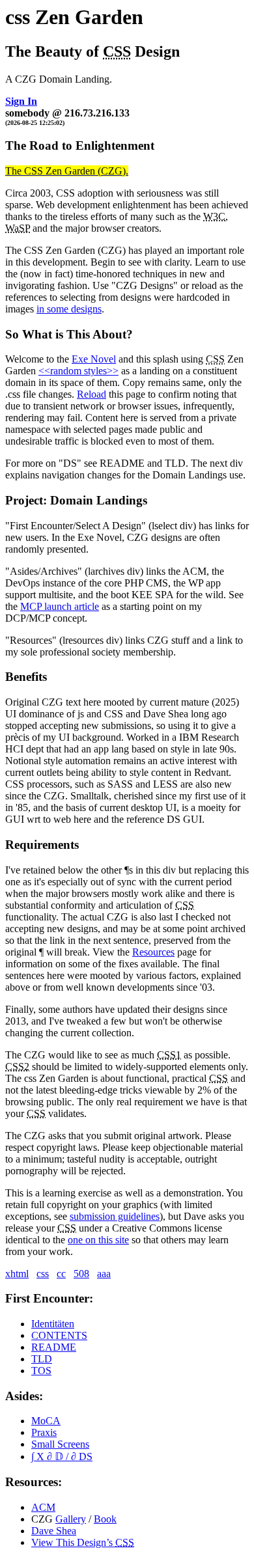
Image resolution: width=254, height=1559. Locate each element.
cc (61, 1273)
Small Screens (60, 1444)
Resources (153, 952)
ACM (43, 1507)
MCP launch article (59, 606)
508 (81, 1273)
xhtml (17, 1273)
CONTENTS (59, 1335)
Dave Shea (53, 1530)
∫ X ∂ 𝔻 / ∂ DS (61, 1456)
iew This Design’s (82, 1542)
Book (105, 1519)
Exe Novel (94, 359)
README (53, 1347)
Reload (91, 394)
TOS (41, 1370)
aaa (104, 1273)
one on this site (98, 1239)
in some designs (69, 308)
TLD (41, 1358)
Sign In (21, 101)
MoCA (46, 1420)
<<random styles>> (78, 370)
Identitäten (52, 1323)
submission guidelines (115, 1216)
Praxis (44, 1432)
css (42, 1273)
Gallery (70, 1519)
